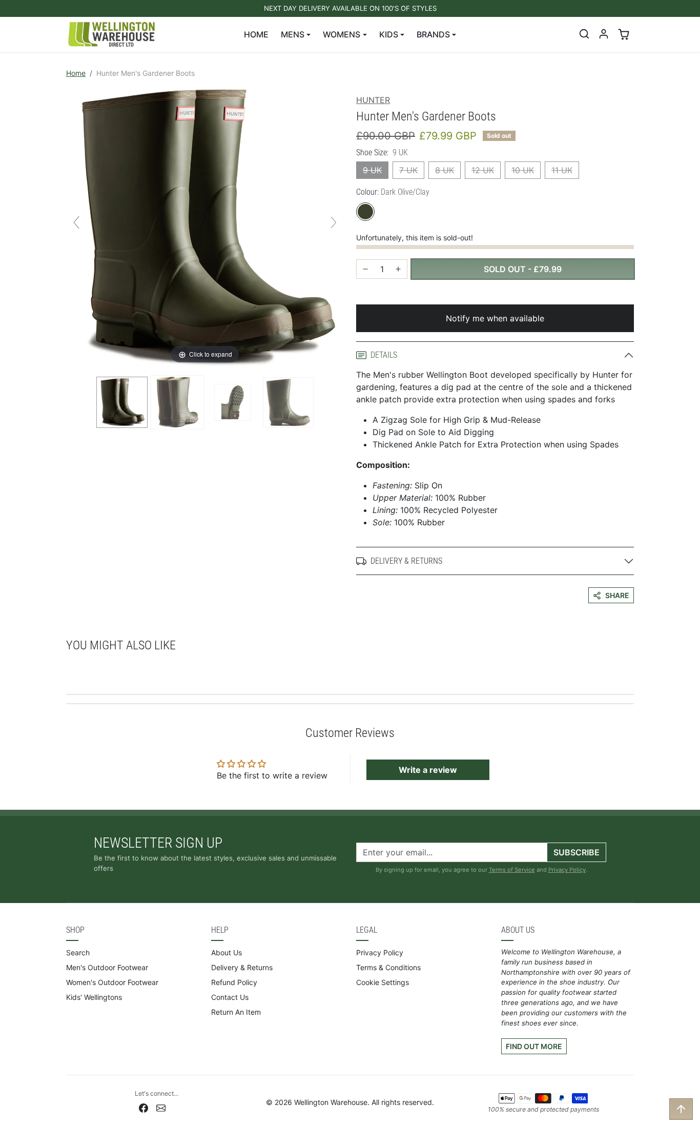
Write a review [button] (428, 770)
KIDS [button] (388, 34)
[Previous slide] (76, 222)
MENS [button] (292, 34)
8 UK (444, 170)
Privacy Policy (567, 869)
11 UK (561, 170)
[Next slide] (333, 222)
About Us (226, 952)
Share (617, 595)
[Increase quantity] (398, 269)
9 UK (372, 170)
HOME (256, 34)
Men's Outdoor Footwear (107, 967)
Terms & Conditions (388, 967)
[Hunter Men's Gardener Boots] (122, 402)
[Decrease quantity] (365, 269)
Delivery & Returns (242, 967)
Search (78, 952)
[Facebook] (143, 1107)
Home (76, 73)
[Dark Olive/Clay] (365, 211)
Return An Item (236, 1012)
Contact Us (230, 997)
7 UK (408, 170)
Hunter (373, 100)
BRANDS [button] (433, 34)
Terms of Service (512, 869)
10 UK (522, 170)
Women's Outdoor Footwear (112, 982)
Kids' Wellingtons (94, 997)
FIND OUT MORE (534, 1046)
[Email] (161, 1107)
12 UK (482, 170)
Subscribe (576, 852)
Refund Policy (234, 982)
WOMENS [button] (341, 34)
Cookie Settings (382, 982)
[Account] (603, 34)
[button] (584, 34)
